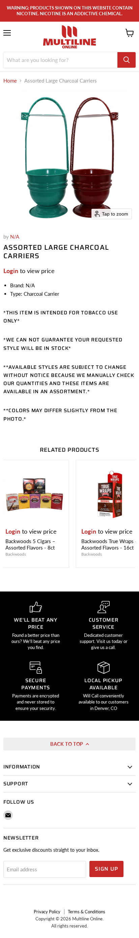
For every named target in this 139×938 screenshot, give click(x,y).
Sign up (106, 869)
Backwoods (15, 554)
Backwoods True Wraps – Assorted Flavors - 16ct (109, 544)
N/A (14, 236)
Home (10, 81)
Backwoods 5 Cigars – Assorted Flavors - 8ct (30, 544)
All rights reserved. (69, 926)
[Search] (126, 60)
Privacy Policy (47, 911)
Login (10, 270)
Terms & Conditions (86, 911)
